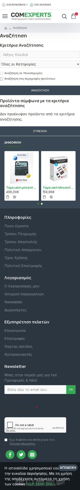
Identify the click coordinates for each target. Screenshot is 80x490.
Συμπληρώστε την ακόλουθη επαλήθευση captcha (19, 410)
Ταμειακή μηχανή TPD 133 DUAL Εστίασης (21, 188)
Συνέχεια (40, 131)
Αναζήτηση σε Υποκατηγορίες (23, 73)
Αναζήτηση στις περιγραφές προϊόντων (29, 78)
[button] (38, 204)
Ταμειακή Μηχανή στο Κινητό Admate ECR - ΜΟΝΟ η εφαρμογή (58, 188)
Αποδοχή (68, 467)
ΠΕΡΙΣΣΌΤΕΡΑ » (41, 484)
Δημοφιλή (12, 142)
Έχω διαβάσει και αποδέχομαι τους (32, 441)
